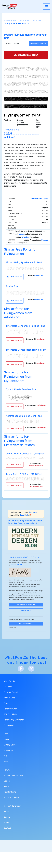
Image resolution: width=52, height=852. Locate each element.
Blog (6, 703)
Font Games (9, 725)
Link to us (8, 687)
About (6, 823)
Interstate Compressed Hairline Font (26, 350)
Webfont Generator (26, 623)
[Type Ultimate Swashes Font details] (25, 397)
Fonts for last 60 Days (13, 775)
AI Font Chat (9, 698)
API (5, 756)
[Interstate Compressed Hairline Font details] (25, 356)
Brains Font (12, 286)
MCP (6, 761)
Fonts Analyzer (10, 709)
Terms (6, 812)
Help (6, 734)
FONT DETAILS (16, 277)
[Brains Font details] (25, 293)
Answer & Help (14, 565)
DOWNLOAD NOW (27, 55)
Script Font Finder (12, 798)
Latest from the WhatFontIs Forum (24, 557)
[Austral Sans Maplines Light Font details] (25, 421)
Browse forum (26, 610)
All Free (37, 21)
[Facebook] (21, 669)
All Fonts (24, 21)
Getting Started (11, 745)
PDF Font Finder (11, 714)
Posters (44, 240)
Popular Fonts (10, 792)
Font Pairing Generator (14, 720)
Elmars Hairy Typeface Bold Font (24, 262)
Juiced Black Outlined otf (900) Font (25, 453)
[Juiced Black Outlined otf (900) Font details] (25, 458)
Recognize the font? (24, 604)
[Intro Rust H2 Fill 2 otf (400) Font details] (25, 479)
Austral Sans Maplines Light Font (24, 416)
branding (25, 237)
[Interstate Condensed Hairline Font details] (25, 332)
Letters (7, 781)
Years (6, 787)
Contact (7, 828)
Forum (7, 770)
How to (7, 739)
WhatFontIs (10, 21)
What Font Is (9, 681)
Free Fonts (8, 750)
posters (22, 234)
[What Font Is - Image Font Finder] (9, 6)
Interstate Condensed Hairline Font (25, 326)
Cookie (7, 817)
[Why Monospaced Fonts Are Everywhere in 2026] (26, 538)
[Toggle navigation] (46, 6)
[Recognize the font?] (26, 572)
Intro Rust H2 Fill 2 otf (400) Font (24, 474)
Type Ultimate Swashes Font (21, 389)
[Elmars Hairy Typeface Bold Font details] (25, 269)
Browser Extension (12, 692)
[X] (31, 669)
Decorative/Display (39, 199)
